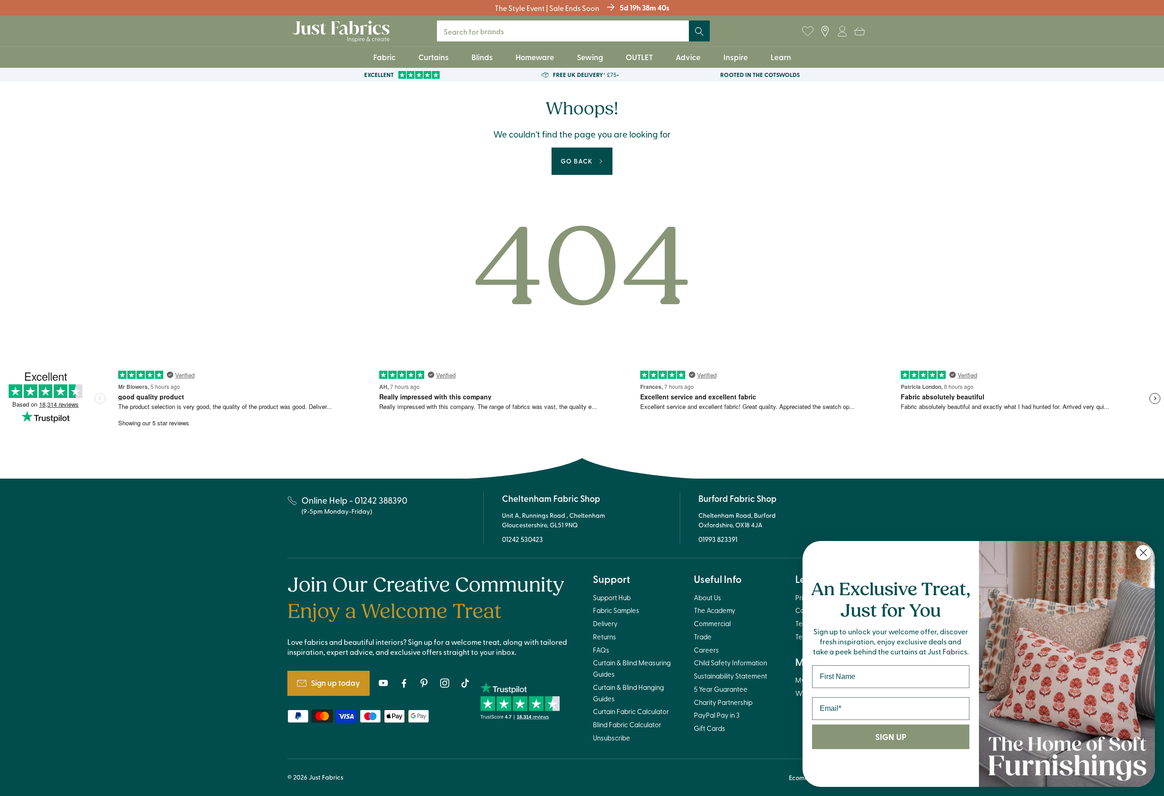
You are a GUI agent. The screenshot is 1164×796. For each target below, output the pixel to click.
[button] (859, 31)
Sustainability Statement (730, 675)
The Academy (714, 610)
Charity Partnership (723, 702)
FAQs (601, 649)
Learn (781, 56)
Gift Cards (709, 728)
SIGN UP (890, 737)
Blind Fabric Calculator (627, 724)
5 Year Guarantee (721, 689)
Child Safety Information (730, 662)
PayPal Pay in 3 (717, 714)
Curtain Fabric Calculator (631, 711)
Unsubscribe (611, 737)
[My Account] (842, 31)
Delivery (605, 623)
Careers (706, 649)
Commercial (712, 623)
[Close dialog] (1143, 553)
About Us (707, 597)
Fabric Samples (616, 610)
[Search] (699, 31)
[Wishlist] (807, 31)
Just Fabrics (326, 777)
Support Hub (612, 597)
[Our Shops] (825, 31)
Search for (480, 31)
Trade (703, 636)
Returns (604, 636)
